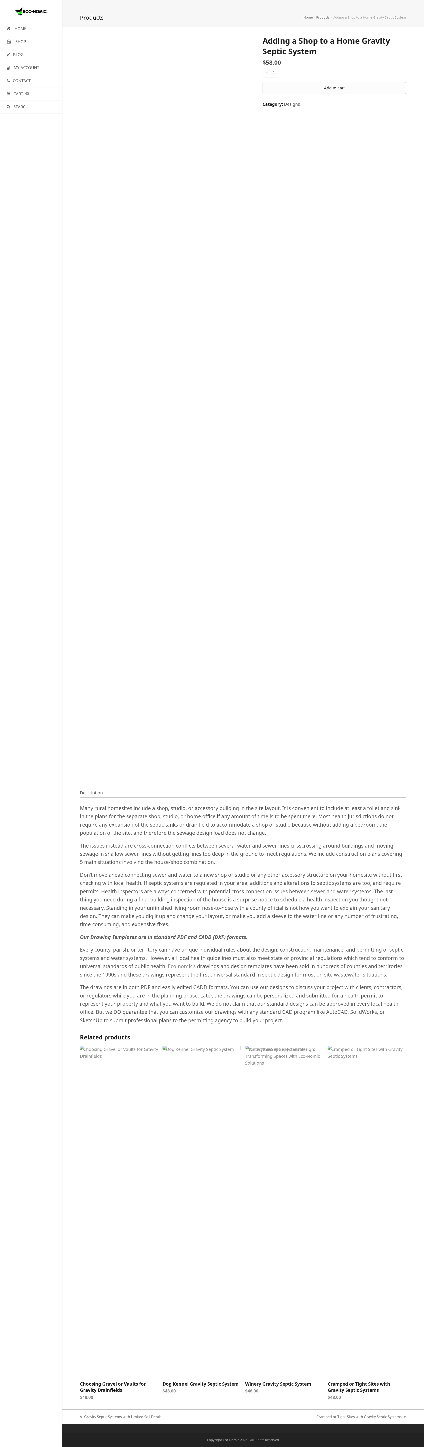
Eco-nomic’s (182, 966)
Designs (292, 104)
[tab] (91, 792)
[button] (31, 93)
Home (308, 17)
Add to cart (334, 88)
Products (323, 17)
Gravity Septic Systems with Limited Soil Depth (120, 1417)
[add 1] (273, 72)
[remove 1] (273, 75)
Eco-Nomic (231, 1440)
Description (91, 793)
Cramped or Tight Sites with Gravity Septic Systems (359, 1417)
